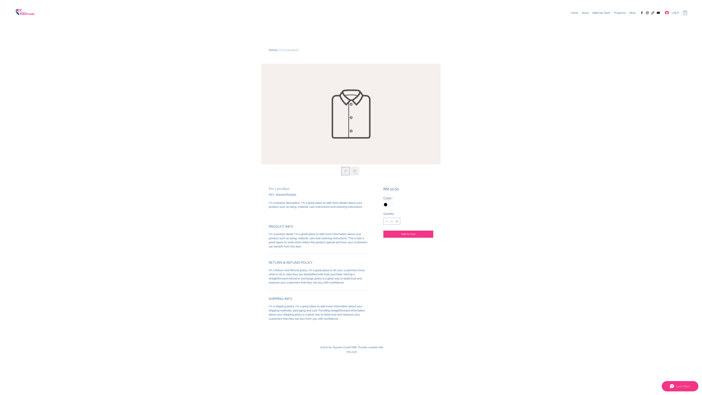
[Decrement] (386, 221)
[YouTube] (658, 13)
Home (273, 50)
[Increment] (397, 221)
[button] (685, 12)
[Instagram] (647, 13)
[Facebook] (642, 13)
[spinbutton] (392, 221)
